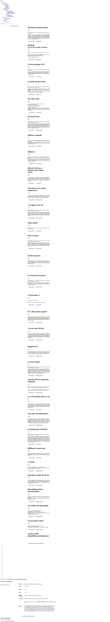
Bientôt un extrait (39, 130)
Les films (14, 579)
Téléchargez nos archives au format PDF (36, 543)
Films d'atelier (10, 579)
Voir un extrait (38, 41)
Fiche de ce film (31, 41)
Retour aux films (31, 616)
